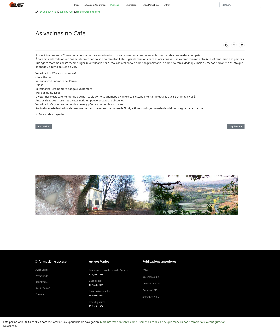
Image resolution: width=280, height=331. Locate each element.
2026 (145, 270)
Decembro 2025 (150, 276)
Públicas (114, 5)
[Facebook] (226, 45)
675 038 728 (66, 11)
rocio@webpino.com (88, 11)
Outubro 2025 (150, 290)
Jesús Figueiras (97, 303)
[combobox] (240, 5)
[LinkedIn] (242, 45)
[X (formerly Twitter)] (234, 45)
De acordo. (10, 326)
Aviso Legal (41, 269)
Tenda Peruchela (150, 5)
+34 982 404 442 (47, 11)
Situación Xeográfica (94, 5)
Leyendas (59, 114)
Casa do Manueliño (99, 293)
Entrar (166, 5)
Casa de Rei (96, 282)
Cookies (39, 294)
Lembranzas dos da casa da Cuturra (108, 272)
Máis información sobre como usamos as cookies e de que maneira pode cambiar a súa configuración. (163, 322)
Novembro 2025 (151, 283)
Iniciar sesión (42, 287)
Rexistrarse (41, 281)
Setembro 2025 (150, 296)
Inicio (77, 5)
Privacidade (41, 275)
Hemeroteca (130, 5)
